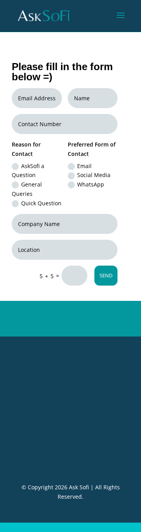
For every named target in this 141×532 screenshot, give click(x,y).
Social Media (93, 175)
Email (84, 166)
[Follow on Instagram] (87, 454)
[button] (1, 527)
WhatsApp (90, 184)
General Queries (27, 189)
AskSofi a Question (28, 170)
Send (105, 275)
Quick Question (41, 203)
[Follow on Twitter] (70, 454)
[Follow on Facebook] (54, 454)
